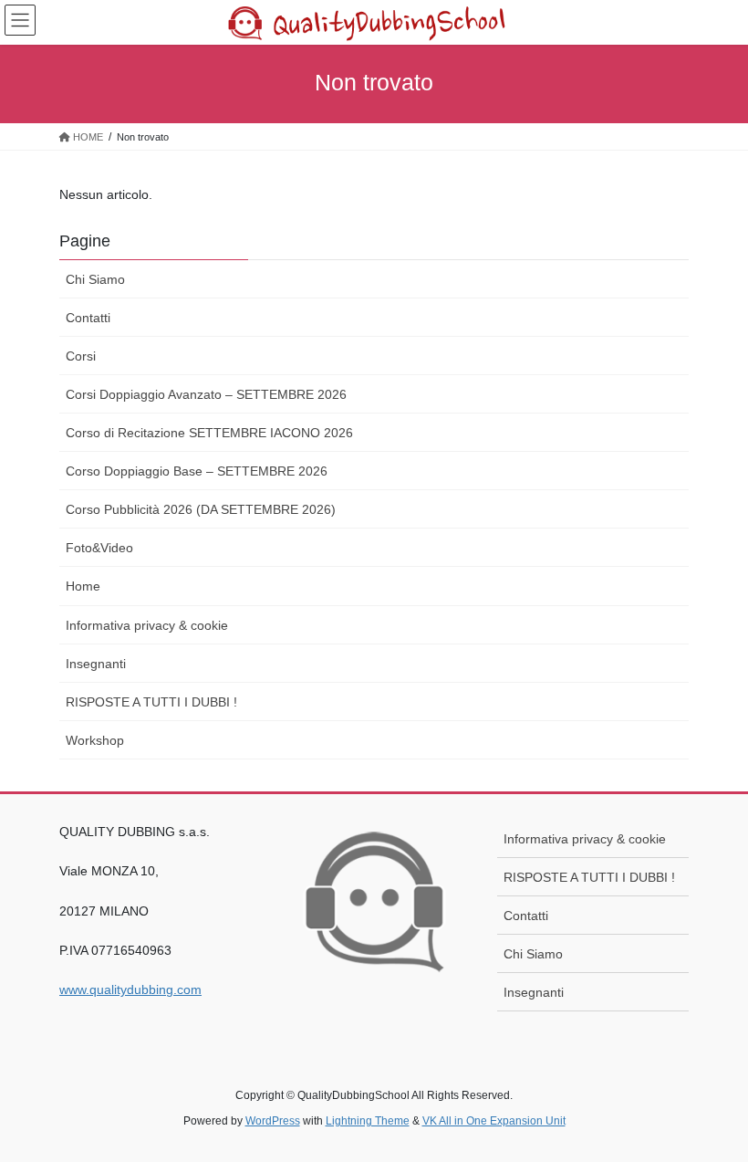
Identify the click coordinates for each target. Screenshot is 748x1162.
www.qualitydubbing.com (130, 989)
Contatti (88, 317)
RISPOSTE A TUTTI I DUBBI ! (151, 702)
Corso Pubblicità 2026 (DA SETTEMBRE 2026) (201, 509)
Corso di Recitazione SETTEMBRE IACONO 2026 (209, 432)
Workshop (95, 740)
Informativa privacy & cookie (147, 625)
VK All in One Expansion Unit (494, 1121)
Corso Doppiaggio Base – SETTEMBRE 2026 (196, 471)
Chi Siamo (95, 279)
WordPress (272, 1121)
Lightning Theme (368, 1121)
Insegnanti (96, 663)
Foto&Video (99, 547)
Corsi (81, 356)
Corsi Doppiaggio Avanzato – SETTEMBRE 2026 (206, 394)
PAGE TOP (714, 1110)
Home (83, 586)
